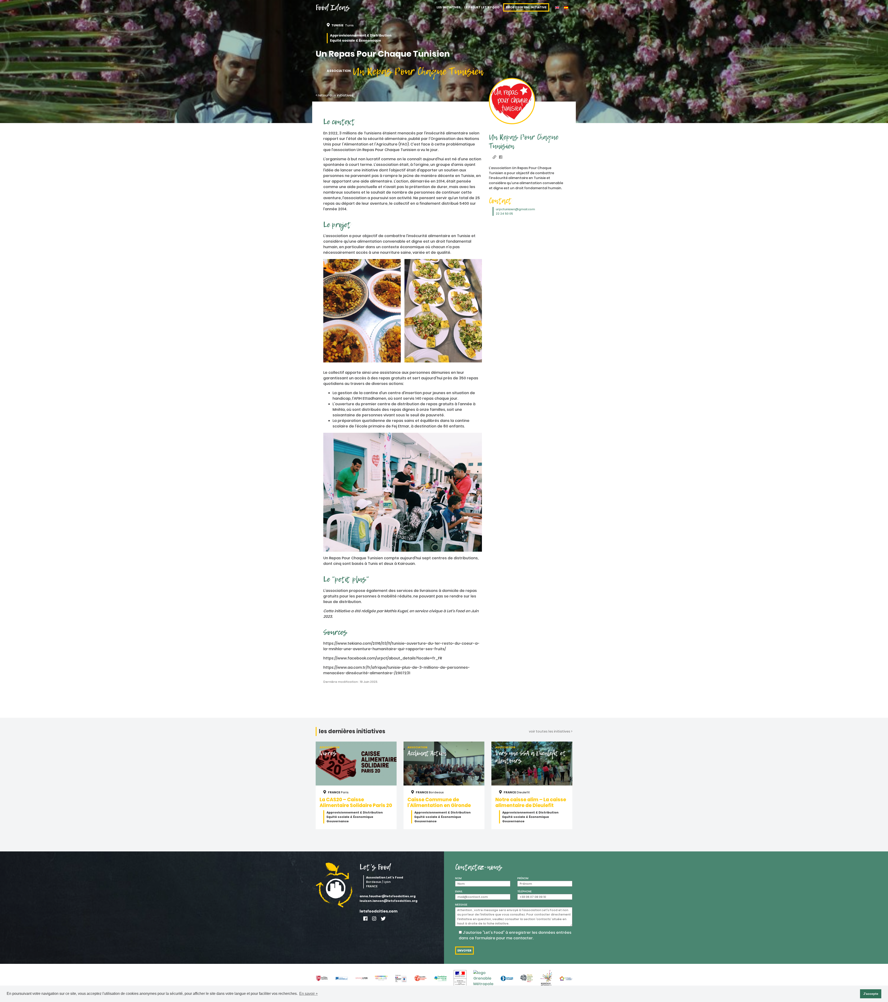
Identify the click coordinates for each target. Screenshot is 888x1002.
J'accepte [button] (870, 994)
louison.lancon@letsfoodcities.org (388, 901)
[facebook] (500, 157)
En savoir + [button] (308, 994)
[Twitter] (383, 918)
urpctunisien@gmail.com (515, 209)
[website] (494, 157)
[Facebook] (365, 918)
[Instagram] (374, 918)
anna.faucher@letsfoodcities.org (388, 896)
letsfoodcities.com (379, 911)
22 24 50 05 (504, 214)
